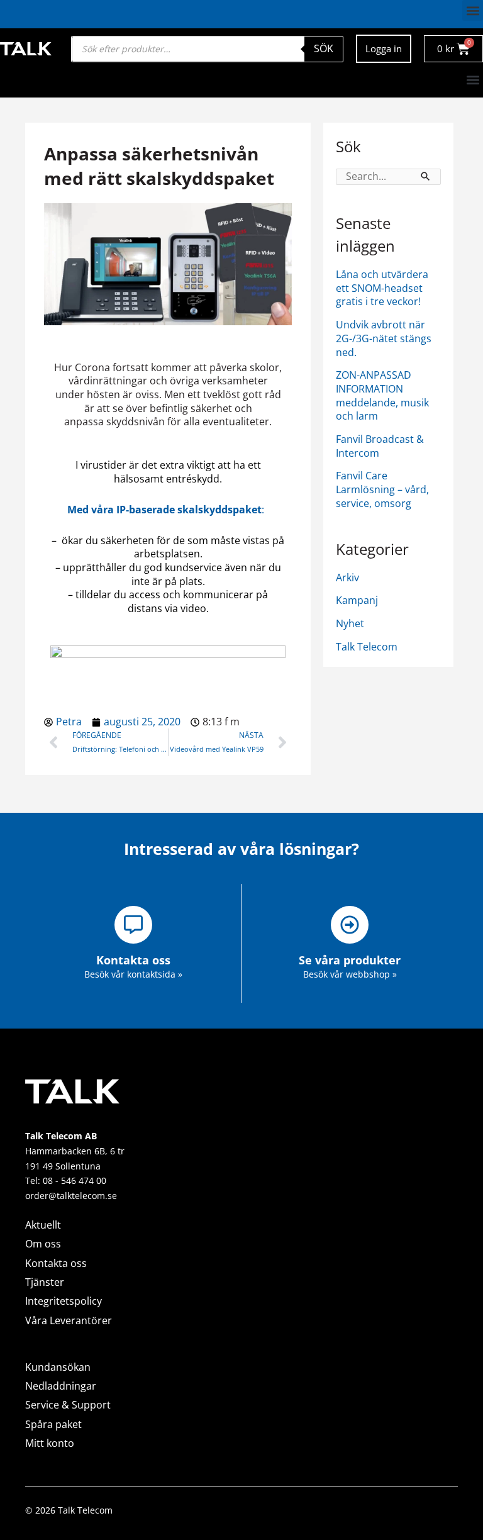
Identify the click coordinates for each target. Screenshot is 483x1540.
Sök (323, 48)
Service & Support (68, 1405)
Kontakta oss (56, 1263)
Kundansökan (58, 1367)
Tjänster (44, 1282)
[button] (472, 10)
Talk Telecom (366, 647)
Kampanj (357, 600)
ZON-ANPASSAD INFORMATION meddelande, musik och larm (382, 395)
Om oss (43, 1244)
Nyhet (350, 623)
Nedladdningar (60, 1386)
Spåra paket (53, 1424)
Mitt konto (49, 1443)
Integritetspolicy (63, 1301)
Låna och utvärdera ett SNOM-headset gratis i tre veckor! (382, 287)
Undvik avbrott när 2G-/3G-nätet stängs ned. (383, 338)
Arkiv (347, 577)
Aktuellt (43, 1225)
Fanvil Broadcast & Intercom (380, 446)
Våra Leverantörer (68, 1320)
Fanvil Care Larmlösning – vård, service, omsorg (382, 489)
